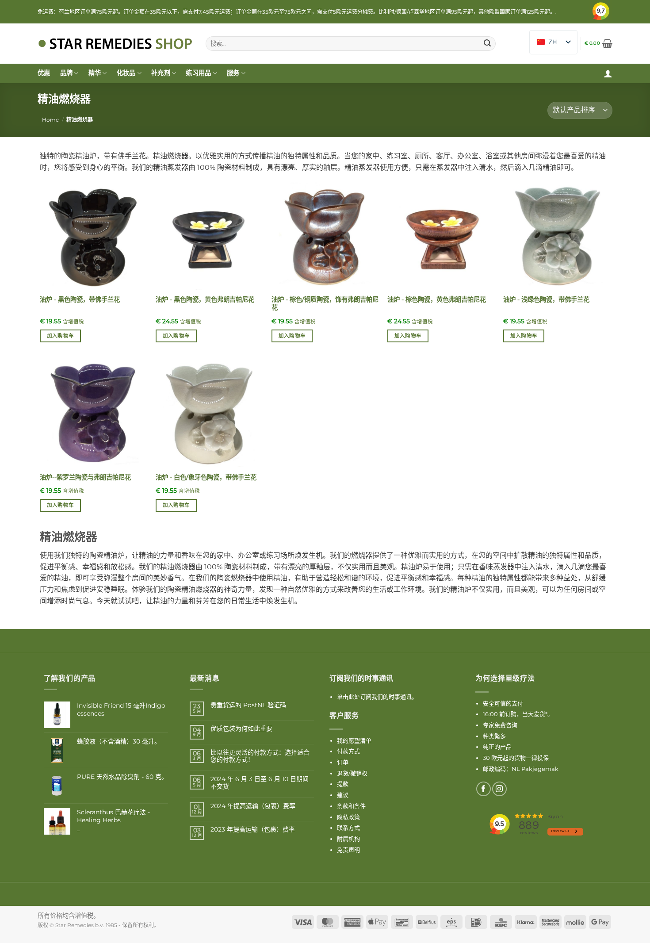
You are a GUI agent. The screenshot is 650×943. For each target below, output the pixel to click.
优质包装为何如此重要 (241, 728)
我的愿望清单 (354, 740)
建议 (342, 794)
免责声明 (348, 849)
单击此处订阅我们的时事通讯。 (377, 696)
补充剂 (160, 73)
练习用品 (198, 73)
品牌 (66, 73)
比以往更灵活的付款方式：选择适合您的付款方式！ (260, 756)
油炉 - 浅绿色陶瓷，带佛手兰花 (546, 299)
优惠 (44, 73)
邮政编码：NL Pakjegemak (520, 768)
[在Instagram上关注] (499, 789)
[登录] (608, 73)
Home (50, 119)
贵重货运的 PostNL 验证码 (248, 705)
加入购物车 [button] (60, 336)
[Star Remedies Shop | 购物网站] (115, 44)
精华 (94, 73)
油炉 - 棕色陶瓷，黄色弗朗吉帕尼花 (436, 299)
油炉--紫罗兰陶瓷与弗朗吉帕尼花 (85, 477)
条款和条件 (351, 805)
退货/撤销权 (352, 773)
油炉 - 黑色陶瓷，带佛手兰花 (80, 299)
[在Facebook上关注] (483, 789)
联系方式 (348, 827)
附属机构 (348, 838)
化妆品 (126, 73)
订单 (342, 762)
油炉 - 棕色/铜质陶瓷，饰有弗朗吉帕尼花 (325, 303)
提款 (342, 783)
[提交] (487, 43)
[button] (598, 43)
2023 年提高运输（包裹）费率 (252, 829)
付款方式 (348, 751)
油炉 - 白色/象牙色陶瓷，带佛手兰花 (206, 477)
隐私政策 (348, 816)
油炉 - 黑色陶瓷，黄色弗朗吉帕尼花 (205, 299)
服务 (233, 73)
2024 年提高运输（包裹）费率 (252, 806)
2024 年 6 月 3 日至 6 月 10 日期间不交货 (259, 782)
